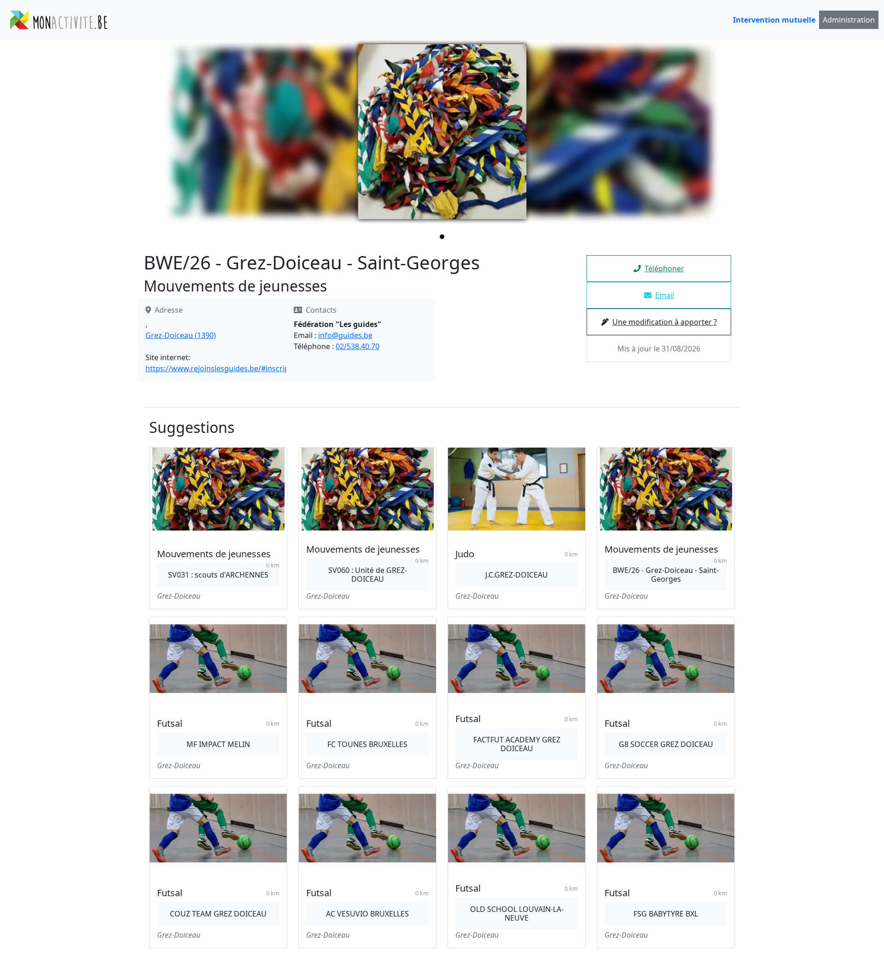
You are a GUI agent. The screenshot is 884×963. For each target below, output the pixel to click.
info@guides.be (345, 335)
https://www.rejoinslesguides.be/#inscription (224, 368)
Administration (849, 20)
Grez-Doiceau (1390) (180, 335)
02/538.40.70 (357, 346)
